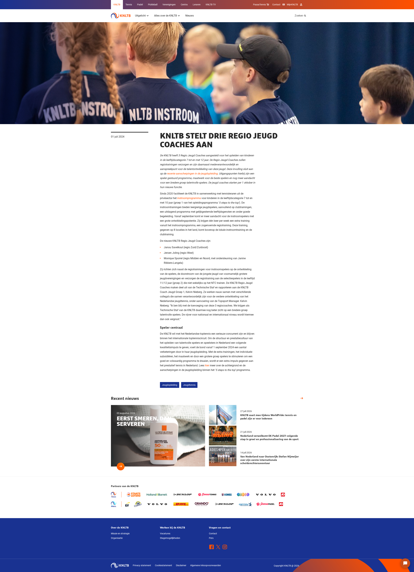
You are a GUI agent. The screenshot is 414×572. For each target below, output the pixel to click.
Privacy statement (142, 565)
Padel (140, 4)
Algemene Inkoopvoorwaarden (205, 565)
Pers (211, 538)
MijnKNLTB (292, 4)
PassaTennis (259, 4)
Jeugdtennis (189, 385)
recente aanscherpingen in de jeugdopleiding (192, 173)
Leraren (197, 4)
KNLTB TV (211, 4)
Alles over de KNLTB (165, 15)
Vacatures (165, 533)
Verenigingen (169, 4)
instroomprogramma (189, 198)
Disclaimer (181, 565)
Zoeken (299, 15)
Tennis (128, 4)
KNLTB (117, 4)
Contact (276, 4)
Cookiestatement (163, 565)
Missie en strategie (120, 533)
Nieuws (189, 15)
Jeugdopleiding (169, 385)
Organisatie (117, 538)
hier (207, 365)
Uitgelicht (140, 15)
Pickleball (152, 4)
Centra (184, 4)
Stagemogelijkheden (170, 538)
